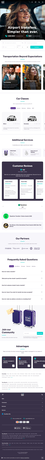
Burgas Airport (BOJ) (35, 385)
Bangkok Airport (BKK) (27, 384)
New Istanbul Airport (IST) (26, 433)
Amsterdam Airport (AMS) (13, 436)
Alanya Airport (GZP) (11, 433)
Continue (37, 47)
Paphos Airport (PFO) (20, 385)
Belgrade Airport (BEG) (39, 387)
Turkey (8, 373)
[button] (22, 42)
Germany (3, 375)
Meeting (33, 266)
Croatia (37, 373)
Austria (29, 375)
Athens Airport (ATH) (5, 385)
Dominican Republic (36, 375)
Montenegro (22, 373)
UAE (31, 373)
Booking (11, 266)
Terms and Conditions (24, 452)
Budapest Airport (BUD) (31, 387)
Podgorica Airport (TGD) (12, 387)
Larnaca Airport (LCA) (20, 384)
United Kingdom (4, 377)
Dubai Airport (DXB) (34, 433)
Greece (15, 373)
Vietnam (17, 375)
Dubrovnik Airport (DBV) (27, 385)
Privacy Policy (35, 337)
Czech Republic (24, 375)
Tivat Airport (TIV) (4, 387)
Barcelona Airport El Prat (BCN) (24, 435)
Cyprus (29, 373)
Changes (23, 266)
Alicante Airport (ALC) (5, 435)
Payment (28, 266)
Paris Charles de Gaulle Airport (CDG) (35, 435)
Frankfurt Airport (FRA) (5, 436)
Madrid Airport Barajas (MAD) (13, 435)
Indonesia (13, 375)
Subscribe (40, 333)
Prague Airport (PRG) (13, 384)
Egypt (34, 373)
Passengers (19, 45)
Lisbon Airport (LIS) (35, 384)
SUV (33, 108)
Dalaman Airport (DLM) (12, 385)
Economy (13, 108)
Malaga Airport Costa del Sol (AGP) (21, 387)
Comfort (18, 108)
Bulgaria (40, 373)
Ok (42, 457)
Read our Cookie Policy (25, 457)
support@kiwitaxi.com (29, 418)
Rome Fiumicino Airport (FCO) (32, 382)
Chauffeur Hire (7, 414)
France (18, 373)
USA (31, 375)
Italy (13, 373)
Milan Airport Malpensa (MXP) (30, 436)
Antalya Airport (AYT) (18, 433)
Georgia (10, 375)
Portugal (6, 375)
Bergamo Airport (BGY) (5, 384)
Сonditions (17, 266)
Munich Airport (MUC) (21, 436)
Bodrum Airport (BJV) (24, 382)
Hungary (20, 375)
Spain (11, 373)
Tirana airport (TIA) (5, 389)
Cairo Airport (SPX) (17, 382)
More (12, 377)
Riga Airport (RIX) (10, 382)
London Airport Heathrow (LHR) (17, 438)
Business (24, 108)
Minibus (29, 108)
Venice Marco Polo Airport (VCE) (7, 438)
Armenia (9, 377)
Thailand (26, 373)
